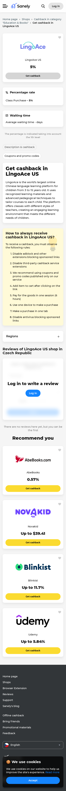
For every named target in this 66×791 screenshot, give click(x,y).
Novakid (33, 526)
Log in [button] (56, 6)
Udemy (33, 634)
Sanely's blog (11, 706)
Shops (7, 682)
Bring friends (11, 721)
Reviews (8, 694)
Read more (52, 772)
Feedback (9, 733)
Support (8, 700)
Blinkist (33, 580)
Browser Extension (15, 688)
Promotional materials (17, 727)
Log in (33, 393)
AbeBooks (33, 472)
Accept (33, 780)
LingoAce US (33, 59)
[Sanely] (20, 6)
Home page (10, 676)
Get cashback (33, 75)
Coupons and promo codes (22, 155)
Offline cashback (13, 715)
